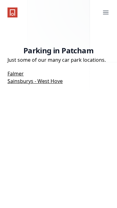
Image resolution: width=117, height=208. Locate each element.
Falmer (15, 73)
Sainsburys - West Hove (35, 81)
